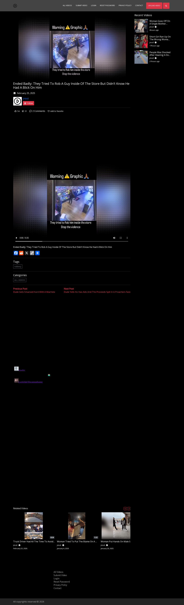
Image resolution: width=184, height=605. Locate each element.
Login (93, 5)
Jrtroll (26, 98)
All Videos (67, 5)
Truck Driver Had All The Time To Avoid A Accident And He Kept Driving (49, 541)
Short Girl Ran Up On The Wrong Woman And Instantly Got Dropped (160, 40)
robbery (17, 266)
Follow (30, 103)
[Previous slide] (125, 508)
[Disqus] (71, 399)
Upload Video (154, 5)
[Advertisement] (71, 136)
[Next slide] (128, 508)
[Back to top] (8, 589)
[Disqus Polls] (72, 328)
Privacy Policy (125, 5)
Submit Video (81, 5)
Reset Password (107, 5)
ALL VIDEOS (19, 280)
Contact (139, 5)
